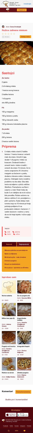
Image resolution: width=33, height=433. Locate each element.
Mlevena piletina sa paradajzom (16, 250)
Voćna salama (9, 290)
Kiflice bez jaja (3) (9, 316)
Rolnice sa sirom (9, 368)
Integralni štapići (24, 343)
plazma (17, 232)
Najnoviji (9, 244)
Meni (16, 430)
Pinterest (29, 426)
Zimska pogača (24, 368)
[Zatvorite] (1, 3)
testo (9, 234)
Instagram (22, 426)
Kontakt (15, 421)
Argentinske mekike (24, 316)
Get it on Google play (22, 415)
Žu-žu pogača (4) (24, 290)
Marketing (9, 421)
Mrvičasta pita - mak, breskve (15, 257)
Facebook (5, 426)
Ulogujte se (21, 10)
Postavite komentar (23, 392)
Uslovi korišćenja (26, 420)
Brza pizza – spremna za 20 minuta (16, 267)
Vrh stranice (15, 410)
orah (8, 232)
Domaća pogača (10, 260)
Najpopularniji (24, 244)
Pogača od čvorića (9, 343)
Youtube (16, 426)
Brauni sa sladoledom (12, 264)
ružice (18, 234)
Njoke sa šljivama (11, 254)
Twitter (11, 426)
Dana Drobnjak (15, 27)
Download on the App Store (11, 415)
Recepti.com (3, 420)
